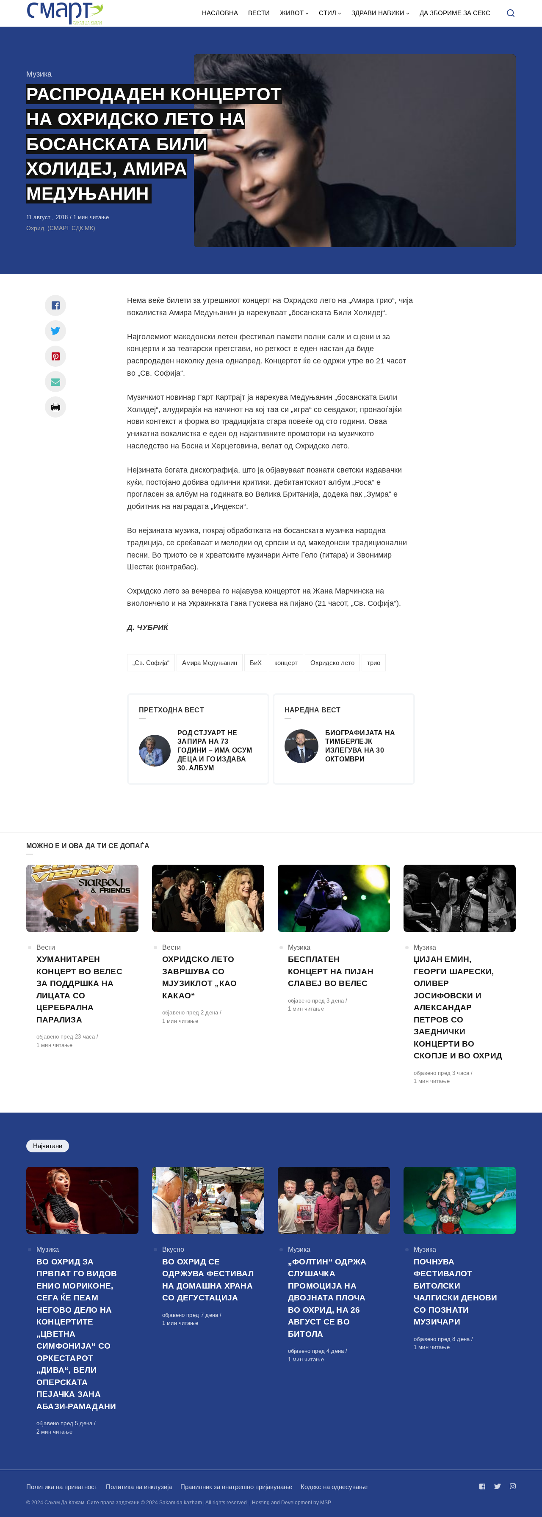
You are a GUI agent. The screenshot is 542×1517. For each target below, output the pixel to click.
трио (373, 662)
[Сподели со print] (55, 407)
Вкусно (173, 1249)
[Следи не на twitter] (497, 1486)
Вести (45, 947)
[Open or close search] (510, 13)
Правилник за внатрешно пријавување (236, 1486)
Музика (39, 74)
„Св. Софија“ (151, 662)
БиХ (256, 662)
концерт (286, 662)
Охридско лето (332, 662)
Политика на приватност (61, 1486)
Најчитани (47, 1145)
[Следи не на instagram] (511, 1486)
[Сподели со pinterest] (55, 356)
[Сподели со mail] (55, 381)
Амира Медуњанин (209, 662)
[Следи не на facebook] (484, 1486)
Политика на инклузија (139, 1486)
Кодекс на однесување (334, 1486)
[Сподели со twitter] (55, 330)
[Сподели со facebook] (55, 305)
